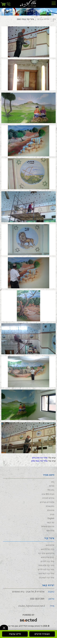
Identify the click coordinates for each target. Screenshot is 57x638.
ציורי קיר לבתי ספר (46, 573)
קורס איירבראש (47, 557)
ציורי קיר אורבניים (39, 457)
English (51, 518)
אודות (51, 486)
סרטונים (50, 510)
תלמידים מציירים (47, 502)
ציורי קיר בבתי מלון (39, 461)
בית (52, 482)
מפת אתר (50, 530)
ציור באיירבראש (47, 549)
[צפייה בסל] (3, 4)
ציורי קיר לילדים (47, 561)
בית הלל (50, 490)
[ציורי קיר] (28, 3)
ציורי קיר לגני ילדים (46, 569)
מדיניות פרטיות (47, 526)
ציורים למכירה (48, 498)
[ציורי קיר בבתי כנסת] (28, 107)
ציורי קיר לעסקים (46, 577)
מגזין (52, 514)
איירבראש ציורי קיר (46, 553)
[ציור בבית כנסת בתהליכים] (28, 338)
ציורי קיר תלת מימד (46, 565)
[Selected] (28, 619)
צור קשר (50, 522)
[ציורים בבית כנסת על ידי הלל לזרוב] (28, 437)
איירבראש (50, 545)
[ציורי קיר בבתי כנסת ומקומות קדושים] (28, 41)
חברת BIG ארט (48, 494)
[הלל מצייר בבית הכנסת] (28, 206)
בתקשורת (50, 506)
